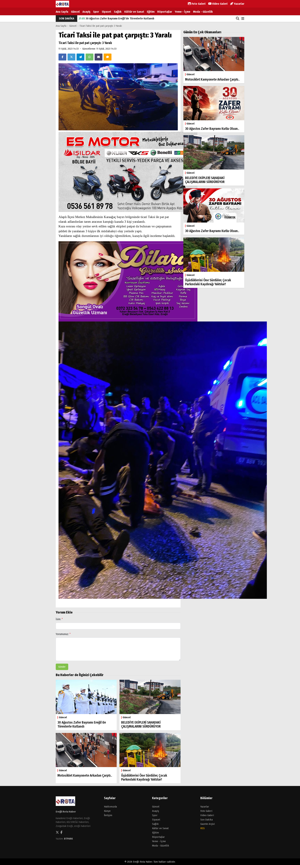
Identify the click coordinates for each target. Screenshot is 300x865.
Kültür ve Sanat (134, 12)
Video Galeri (219, 4)
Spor (96, 12)
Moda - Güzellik (203, 12)
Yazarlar (238, 4)
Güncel (75, 12)
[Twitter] (71, 57)
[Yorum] (107, 57)
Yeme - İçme (182, 12)
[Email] (98, 57)
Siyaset (106, 12)
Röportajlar (164, 12)
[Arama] (237, 18)
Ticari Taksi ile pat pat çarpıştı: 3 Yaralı (101, 25)
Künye (107, 810)
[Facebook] (62, 57)
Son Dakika (206, 819)
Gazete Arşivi (207, 823)
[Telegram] (80, 57)
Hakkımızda (110, 806)
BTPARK (68, 838)
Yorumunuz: (63, 634)
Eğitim (151, 12)
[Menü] (242, 18)
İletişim (108, 815)
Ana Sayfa (62, 12)
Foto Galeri (198, 4)
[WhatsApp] (89, 57)
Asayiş (86, 12)
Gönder (62, 666)
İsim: (59, 619)
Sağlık (118, 12)
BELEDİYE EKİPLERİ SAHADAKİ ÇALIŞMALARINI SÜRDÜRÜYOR (118, 18)
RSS (202, 828)
